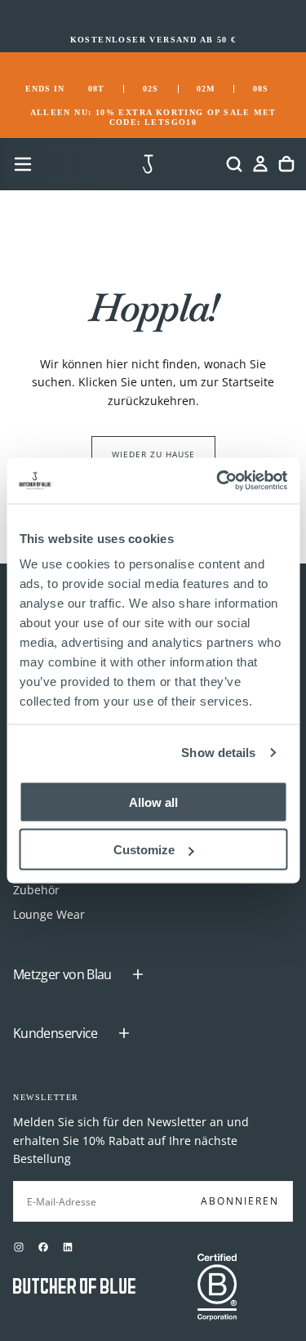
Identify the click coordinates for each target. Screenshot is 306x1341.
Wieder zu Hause (153, 454)
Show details (218, 753)
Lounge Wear (49, 914)
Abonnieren (240, 1201)
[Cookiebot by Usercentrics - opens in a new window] (218, 481)
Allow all (153, 802)
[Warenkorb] (286, 164)
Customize (144, 850)
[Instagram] (18, 1247)
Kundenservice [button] (55, 1033)
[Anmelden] (260, 164)
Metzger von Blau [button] (62, 974)
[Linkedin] (67, 1247)
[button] (23, 164)
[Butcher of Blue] (74, 1287)
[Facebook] (43, 1247)
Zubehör (36, 890)
